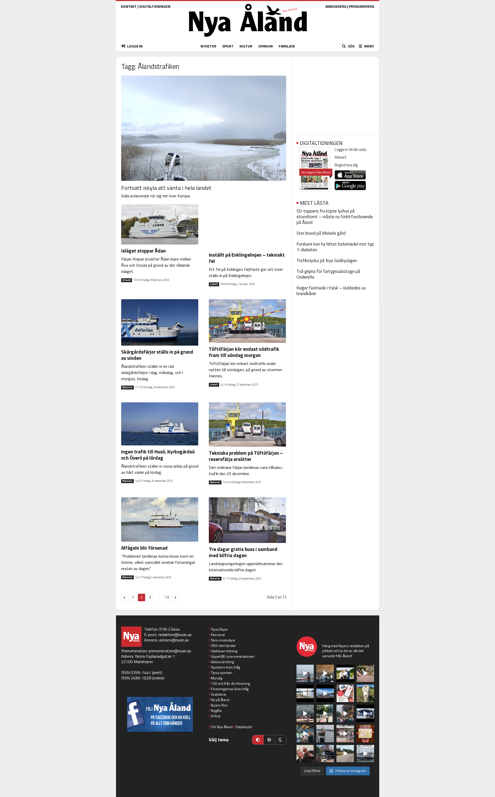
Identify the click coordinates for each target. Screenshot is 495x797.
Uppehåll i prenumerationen (232, 656)
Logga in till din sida (350, 149)
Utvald (126, 280)
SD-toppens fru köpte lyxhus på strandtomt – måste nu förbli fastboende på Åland (334, 217)
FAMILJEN (287, 46)
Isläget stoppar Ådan (143, 250)
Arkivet (340, 157)
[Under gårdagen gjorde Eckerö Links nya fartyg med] (325, 693)
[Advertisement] (335, 94)
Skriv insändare (223, 640)
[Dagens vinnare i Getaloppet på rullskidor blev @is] (345, 753)
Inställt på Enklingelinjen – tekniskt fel (247, 258)
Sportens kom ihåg (225, 667)
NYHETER (208, 46)
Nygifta (216, 710)
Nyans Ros (219, 705)
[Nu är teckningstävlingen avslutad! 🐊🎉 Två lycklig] (365, 733)
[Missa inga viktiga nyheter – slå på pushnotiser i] (345, 693)
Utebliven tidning (224, 651)
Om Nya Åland (222, 726)
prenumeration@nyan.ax (170, 651)
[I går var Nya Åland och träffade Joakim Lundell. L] (305, 753)
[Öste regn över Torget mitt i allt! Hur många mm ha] (345, 733)
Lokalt (214, 284)
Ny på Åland (220, 699)
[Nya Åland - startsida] (248, 38)
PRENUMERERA (361, 6)
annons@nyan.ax (174, 640)
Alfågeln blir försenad (144, 547)
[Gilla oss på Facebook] (160, 714)
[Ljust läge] (269, 739)
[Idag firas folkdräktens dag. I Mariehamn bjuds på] (305, 713)
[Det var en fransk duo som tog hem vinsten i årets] (305, 693)
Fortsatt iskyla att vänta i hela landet (166, 187)
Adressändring (222, 661)
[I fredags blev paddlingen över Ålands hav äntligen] (305, 673)
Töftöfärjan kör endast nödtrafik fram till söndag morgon (244, 352)
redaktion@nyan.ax (175, 634)
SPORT (228, 46)
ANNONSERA (335, 6)
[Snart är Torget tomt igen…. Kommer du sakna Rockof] (325, 713)
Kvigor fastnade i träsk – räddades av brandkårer (331, 290)
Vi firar (216, 716)
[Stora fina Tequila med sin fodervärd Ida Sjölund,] (365, 693)
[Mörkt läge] (280, 739)
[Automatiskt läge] (257, 739)
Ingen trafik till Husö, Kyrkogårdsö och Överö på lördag (158, 454)
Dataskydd (243, 726)
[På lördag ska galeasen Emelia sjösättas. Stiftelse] (325, 753)
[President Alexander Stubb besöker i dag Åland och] (365, 673)
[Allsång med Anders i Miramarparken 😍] (365, 713)
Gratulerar (218, 694)
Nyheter (127, 387)
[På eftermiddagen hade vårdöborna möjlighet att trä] (345, 673)
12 (167, 597)
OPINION (265, 46)
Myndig (216, 678)
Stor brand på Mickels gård (320, 233)
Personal (218, 634)
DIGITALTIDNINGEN (154, 6)
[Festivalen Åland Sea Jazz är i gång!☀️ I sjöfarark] (325, 673)
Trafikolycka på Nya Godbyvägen (326, 260)
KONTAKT (129, 6)
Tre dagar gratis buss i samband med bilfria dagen (243, 552)
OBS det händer (223, 645)
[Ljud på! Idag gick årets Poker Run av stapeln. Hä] (365, 753)
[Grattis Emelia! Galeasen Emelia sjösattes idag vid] (325, 733)
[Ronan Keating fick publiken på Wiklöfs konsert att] (345, 713)
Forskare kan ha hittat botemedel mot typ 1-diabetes (335, 247)
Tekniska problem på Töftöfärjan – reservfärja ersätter (246, 456)
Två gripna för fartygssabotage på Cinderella (328, 274)
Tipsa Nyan (219, 629)
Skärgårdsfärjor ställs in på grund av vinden (157, 355)
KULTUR (246, 46)
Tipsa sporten (221, 672)
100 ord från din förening (230, 683)
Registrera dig (346, 165)
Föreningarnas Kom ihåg (230, 689)
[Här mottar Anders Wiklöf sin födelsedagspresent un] (305, 733)
